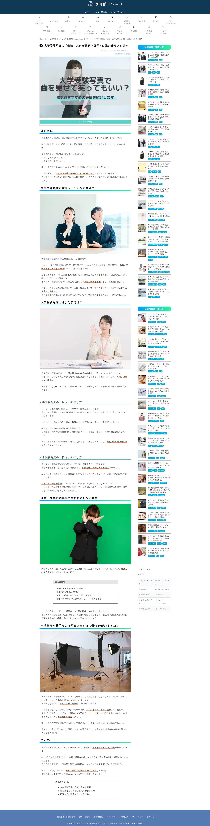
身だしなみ (161, 219)
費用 (162, 196)
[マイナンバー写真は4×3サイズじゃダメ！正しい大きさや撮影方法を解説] (142, 429)
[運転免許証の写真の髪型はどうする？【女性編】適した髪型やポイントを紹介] (142, 416)
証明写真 (127, 54)
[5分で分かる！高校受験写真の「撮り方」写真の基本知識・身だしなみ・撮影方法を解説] (142, 240)
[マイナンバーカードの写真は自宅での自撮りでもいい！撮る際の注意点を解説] (142, 330)
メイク (150, 219)
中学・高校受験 (153, 232)
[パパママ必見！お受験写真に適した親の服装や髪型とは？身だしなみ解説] (142, 56)
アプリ (150, 208)
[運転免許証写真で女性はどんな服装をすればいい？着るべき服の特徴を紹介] (142, 355)
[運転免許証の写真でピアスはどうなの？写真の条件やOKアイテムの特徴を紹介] (142, 478)
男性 (164, 284)
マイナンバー (152, 321)
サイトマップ (137, 817)
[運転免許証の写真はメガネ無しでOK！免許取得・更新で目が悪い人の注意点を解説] (142, 491)
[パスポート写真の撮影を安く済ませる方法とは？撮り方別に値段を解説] (142, 551)
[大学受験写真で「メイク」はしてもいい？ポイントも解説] (142, 217)
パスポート (151, 458)
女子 (154, 84)
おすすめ (151, 60)
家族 (160, 60)
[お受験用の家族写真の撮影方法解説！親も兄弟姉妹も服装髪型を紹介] (142, 179)
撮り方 (154, 171)
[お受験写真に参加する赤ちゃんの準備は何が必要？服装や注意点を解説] (142, 130)
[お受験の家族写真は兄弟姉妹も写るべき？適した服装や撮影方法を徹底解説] (142, 118)
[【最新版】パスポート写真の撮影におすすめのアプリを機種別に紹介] (142, 367)
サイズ (150, 433)
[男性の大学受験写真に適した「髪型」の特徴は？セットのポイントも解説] (142, 292)
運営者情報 (98, 817)
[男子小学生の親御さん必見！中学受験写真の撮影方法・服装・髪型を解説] (142, 280)
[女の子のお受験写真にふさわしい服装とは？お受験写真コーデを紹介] (142, 80)
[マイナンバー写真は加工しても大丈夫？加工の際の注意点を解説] (142, 503)
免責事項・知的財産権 (66, 817)
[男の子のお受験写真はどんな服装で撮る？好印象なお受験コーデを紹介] (142, 68)
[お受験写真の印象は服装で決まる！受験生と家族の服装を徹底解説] (142, 93)
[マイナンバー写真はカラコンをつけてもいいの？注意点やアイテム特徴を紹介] (142, 539)
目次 (84, 122)
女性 (154, 159)
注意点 (166, 244)
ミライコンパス (153, 257)
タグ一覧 (150, 817)
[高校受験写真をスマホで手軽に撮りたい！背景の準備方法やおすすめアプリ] (142, 268)
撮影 (160, 109)
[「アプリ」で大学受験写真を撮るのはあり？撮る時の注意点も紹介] (142, 204)
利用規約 (124, 817)
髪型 (158, 296)
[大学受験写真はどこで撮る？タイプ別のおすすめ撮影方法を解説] (142, 192)
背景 (159, 171)
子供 (154, 146)
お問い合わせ (84, 817)
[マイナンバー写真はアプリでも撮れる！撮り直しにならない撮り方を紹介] (142, 317)
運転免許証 (160, 359)
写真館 (157, 196)
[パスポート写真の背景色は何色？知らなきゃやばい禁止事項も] (142, 454)
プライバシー (112, 817)
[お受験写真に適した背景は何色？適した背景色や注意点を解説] (142, 167)
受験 (116, 54)
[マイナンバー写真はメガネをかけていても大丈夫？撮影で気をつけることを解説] (142, 516)
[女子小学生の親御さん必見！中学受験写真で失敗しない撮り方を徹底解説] (142, 228)
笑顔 (121, 54)
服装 (154, 72)
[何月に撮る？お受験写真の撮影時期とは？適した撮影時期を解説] (142, 105)
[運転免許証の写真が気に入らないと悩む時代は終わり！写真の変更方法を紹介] (142, 441)
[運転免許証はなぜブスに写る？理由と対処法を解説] (142, 528)
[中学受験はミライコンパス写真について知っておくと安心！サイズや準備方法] (142, 253)
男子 (158, 72)
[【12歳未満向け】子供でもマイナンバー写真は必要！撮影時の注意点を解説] (142, 342)
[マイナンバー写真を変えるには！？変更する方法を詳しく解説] (142, 404)
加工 (156, 371)
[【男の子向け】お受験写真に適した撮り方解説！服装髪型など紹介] (142, 142)
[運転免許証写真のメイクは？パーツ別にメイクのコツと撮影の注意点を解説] (142, 466)
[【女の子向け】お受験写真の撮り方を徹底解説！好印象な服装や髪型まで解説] (142, 155)
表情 (155, 531)
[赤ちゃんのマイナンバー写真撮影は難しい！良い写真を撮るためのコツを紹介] (142, 379)
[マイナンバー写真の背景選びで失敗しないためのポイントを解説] (142, 392)
